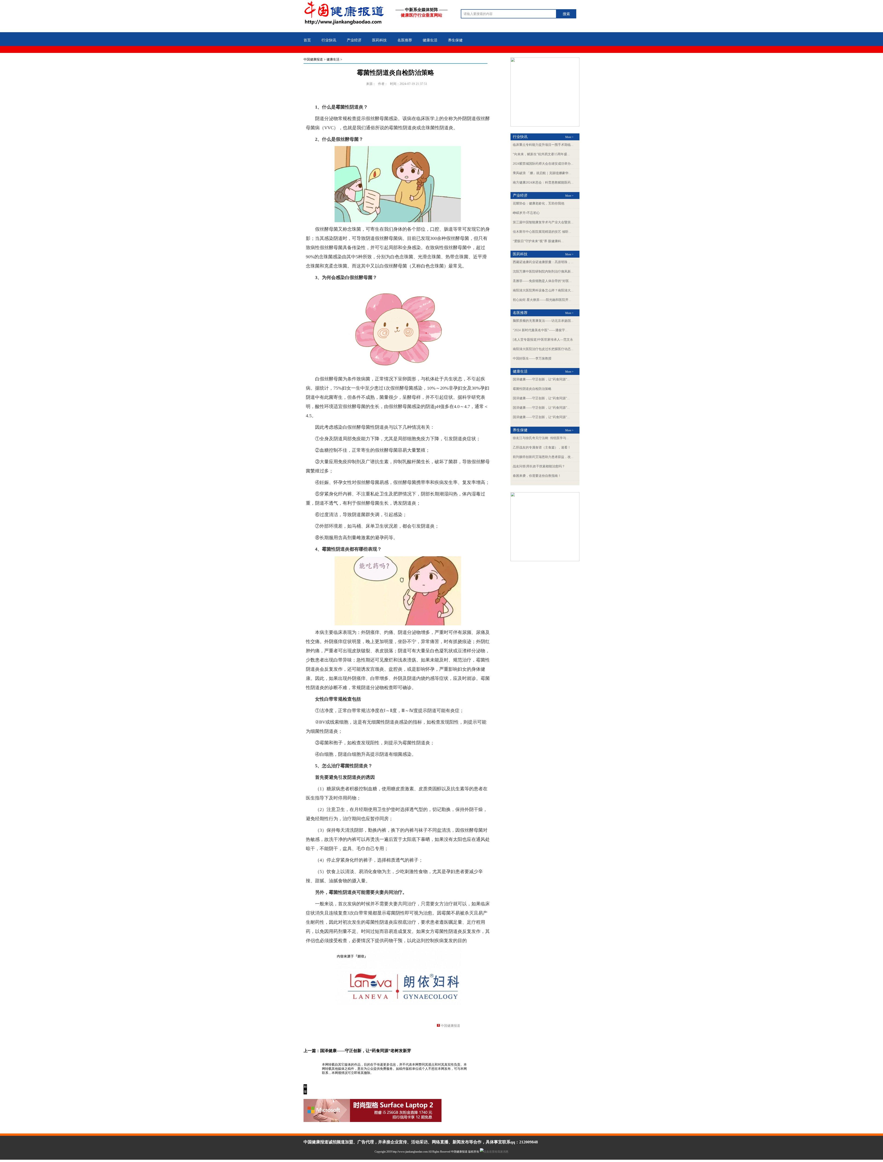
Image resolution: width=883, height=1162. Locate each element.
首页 (307, 40)
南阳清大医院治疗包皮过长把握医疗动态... (543, 349)
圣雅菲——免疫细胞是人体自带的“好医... (542, 281)
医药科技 (379, 40)
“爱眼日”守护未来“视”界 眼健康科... (538, 241)
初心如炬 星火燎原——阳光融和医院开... (542, 300)
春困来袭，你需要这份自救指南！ (537, 475)
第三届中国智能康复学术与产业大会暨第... (543, 222)
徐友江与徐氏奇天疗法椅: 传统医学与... (541, 438)
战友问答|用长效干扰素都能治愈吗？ (539, 466)
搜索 (566, 14)
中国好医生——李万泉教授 (532, 358)
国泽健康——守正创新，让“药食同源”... (541, 379)
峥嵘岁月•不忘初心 (526, 213)
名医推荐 (404, 40)
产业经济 (354, 40)
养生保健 (455, 40)
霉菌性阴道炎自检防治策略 (532, 389)
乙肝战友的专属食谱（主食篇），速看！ (542, 447)
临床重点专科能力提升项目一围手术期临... (543, 145)
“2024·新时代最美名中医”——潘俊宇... (540, 330)
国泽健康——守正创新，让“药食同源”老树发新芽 (365, 1050)
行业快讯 (328, 40)
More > (569, 137)
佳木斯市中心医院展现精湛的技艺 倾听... (542, 231)
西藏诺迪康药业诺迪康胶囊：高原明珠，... (543, 262)
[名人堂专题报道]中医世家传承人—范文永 (543, 339)
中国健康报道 (313, 59)
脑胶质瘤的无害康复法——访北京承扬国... (543, 320)
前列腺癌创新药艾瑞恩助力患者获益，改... (543, 457)
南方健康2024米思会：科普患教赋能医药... (543, 182)
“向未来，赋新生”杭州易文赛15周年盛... (541, 154)
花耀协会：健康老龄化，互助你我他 (538, 203)
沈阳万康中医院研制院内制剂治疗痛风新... (543, 271)
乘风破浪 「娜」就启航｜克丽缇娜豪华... (542, 173)
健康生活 (430, 40)
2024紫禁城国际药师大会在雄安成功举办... (543, 163)
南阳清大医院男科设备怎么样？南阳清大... (543, 290)
